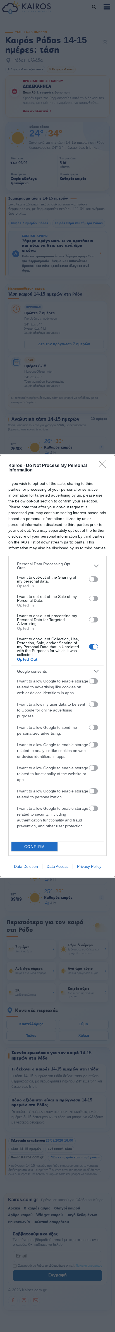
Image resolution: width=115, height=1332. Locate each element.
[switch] (93, 579)
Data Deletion (26, 866)
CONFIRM (34, 847)
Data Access (57, 866)
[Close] (104, 466)
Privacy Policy (89, 866)
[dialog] (57, 666)
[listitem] (57, 566)
